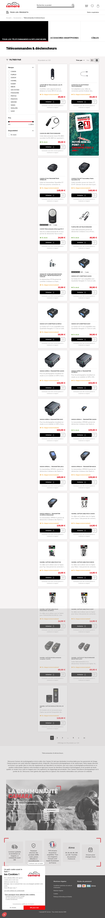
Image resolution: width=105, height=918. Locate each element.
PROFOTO (14, 99)
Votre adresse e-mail (15, 810)
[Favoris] (92, 6)
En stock (13, 135)
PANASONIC (15, 93)
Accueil (8, 18)
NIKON (13, 87)
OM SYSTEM (15, 90)
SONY (13, 111)
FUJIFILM (13, 75)
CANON (13, 72)
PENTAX (13, 96)
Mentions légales (58, 890)
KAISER (13, 84)
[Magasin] (86, 6)
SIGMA (13, 105)
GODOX (13, 78)
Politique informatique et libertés (63, 897)
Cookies (56, 894)
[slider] (8, 121)
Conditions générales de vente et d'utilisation (63, 886)
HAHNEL (14, 81)
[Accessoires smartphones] (64, 30)
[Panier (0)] (98, 6)
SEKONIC (14, 102)
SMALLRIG (14, 108)
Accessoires (17, 18)
